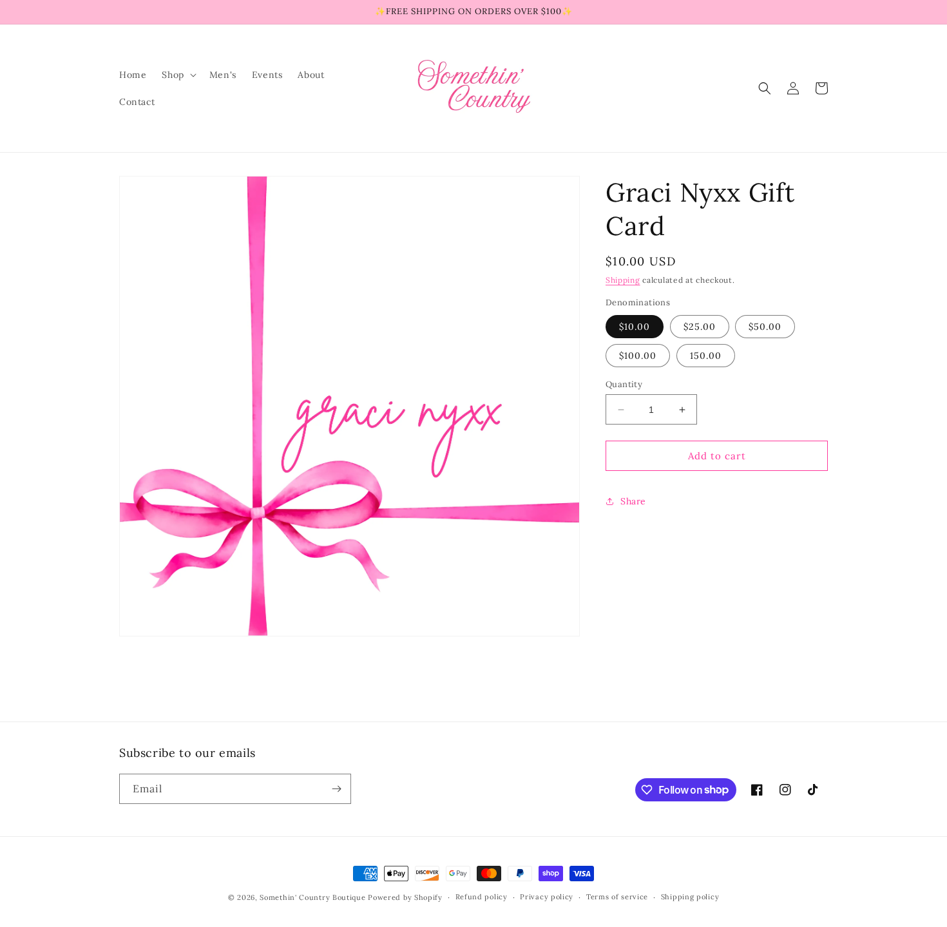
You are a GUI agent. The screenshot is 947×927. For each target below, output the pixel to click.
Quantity (624, 384)
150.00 (706, 355)
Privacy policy (546, 896)
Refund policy (481, 896)
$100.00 (637, 355)
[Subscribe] (336, 789)
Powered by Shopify (405, 897)
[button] (177, 74)
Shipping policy (690, 896)
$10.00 (634, 326)
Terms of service (617, 896)
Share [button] (633, 501)
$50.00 (765, 326)
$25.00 (700, 326)
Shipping (623, 280)
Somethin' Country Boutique (312, 897)
